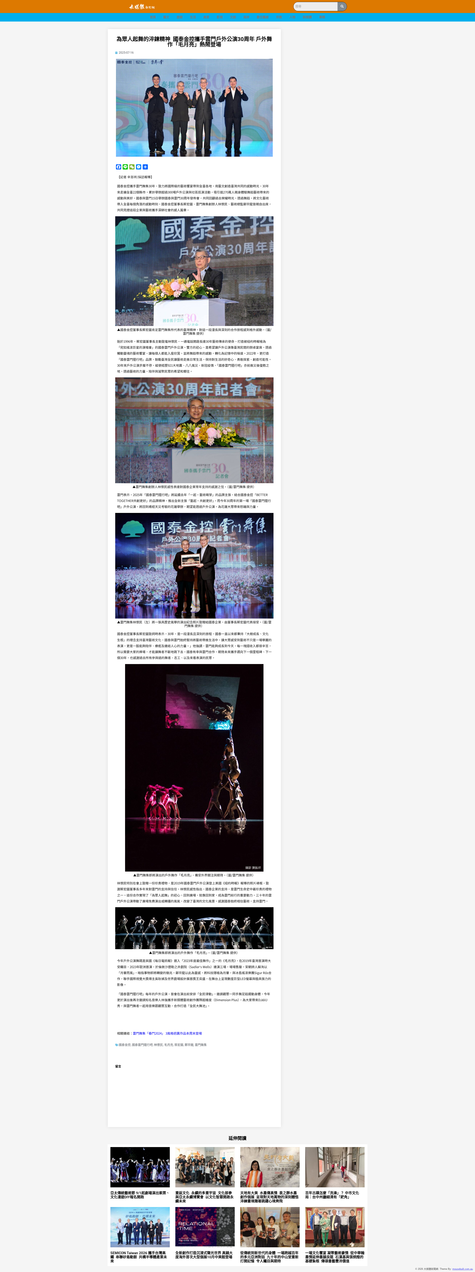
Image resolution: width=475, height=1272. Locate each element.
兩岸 (246, 17)
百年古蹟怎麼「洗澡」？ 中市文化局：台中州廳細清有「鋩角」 (332, 1195)
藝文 (166, 17)
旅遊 (180, 17)
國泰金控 (125, 1045)
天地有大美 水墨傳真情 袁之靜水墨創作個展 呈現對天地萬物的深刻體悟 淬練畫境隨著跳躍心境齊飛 (269, 1197)
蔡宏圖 (178, 1045)
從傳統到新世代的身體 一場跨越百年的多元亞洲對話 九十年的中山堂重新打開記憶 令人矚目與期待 (269, 1257)
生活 (193, 17)
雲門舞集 (201, 1045)
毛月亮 (168, 1045)
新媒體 (307, 17)
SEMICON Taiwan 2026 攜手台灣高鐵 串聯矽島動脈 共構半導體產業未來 (138, 1257)
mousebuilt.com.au (462, 1269)
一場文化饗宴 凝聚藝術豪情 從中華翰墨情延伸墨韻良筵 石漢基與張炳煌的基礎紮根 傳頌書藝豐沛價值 (334, 1257)
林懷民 (158, 1045)
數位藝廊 (263, 17)
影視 (220, 17)
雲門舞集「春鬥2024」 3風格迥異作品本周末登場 (167, 1033)
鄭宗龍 (189, 1045)
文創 (233, 17)
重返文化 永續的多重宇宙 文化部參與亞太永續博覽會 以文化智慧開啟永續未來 (204, 1197)
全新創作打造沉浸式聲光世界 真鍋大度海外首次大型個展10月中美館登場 (205, 1255)
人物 (292, 17)
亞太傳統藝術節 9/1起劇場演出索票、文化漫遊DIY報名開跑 (140, 1195)
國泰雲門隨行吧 (142, 1045)
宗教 (279, 17)
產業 (206, 17)
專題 (322, 17)
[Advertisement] (328, 55)
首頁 (153, 17)
